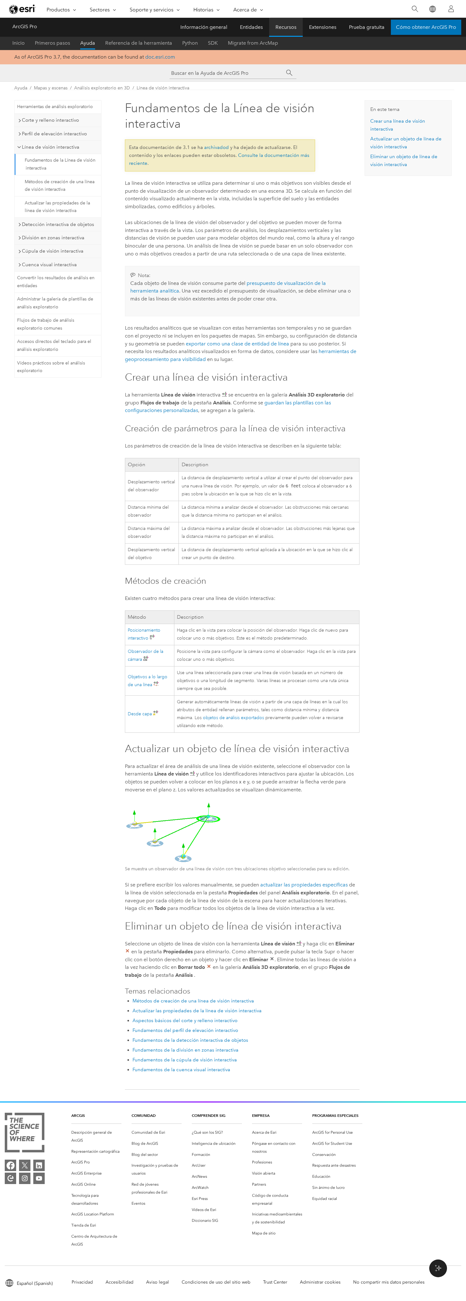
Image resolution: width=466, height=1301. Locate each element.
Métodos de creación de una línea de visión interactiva (59, 185)
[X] (24, 1165)
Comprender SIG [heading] (208, 1115)
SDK (213, 43)
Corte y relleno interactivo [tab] (50, 120)
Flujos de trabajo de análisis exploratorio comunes (45, 324)
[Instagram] (24, 1178)
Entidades (251, 27)
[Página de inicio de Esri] (22, 9)
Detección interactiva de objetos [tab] (58, 224)
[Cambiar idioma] (432, 9)
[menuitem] (96, 1136)
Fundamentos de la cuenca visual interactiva (181, 1069)
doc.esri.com (160, 57)
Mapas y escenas (51, 88)
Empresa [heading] (260, 1115)
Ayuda (87, 43)
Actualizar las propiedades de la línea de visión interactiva (57, 207)
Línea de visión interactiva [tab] (50, 147)
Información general (203, 27)
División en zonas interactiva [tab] (53, 238)
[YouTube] (39, 1178)
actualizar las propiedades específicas (304, 885)
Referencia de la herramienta (138, 43)
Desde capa (140, 714)
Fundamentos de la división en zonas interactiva (185, 1050)
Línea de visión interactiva (163, 88)
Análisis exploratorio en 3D (102, 88)
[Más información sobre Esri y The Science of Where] (24, 1134)
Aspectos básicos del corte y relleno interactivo (185, 1020)
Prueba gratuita (367, 27)
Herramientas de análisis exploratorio (55, 106)
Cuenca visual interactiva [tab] (49, 264)
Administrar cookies (320, 1282)
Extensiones (322, 27)
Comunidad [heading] (144, 1115)
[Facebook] (10, 1165)
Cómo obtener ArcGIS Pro (426, 27)
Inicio (18, 43)
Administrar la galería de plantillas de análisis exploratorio (55, 303)
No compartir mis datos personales (388, 1282)
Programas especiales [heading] (335, 1115)
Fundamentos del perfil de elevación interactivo (185, 1030)
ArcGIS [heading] (78, 1115)
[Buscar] (415, 9)
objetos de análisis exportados (233, 717)
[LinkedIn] (39, 1165)
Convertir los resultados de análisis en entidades (55, 281)
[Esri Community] (10, 1178)
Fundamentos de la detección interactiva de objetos (190, 1040)
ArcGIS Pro (24, 26)
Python (190, 43)
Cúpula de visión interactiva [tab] (52, 251)
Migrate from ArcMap (253, 43)
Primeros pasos (52, 43)
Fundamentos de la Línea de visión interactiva (60, 164)
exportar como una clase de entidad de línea (237, 344)
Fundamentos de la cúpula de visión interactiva (185, 1060)
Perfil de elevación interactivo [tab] (54, 134)
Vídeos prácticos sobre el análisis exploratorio (51, 367)
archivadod (216, 147)
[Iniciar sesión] (451, 8)
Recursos (285, 27)
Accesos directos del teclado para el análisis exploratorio (54, 345)
